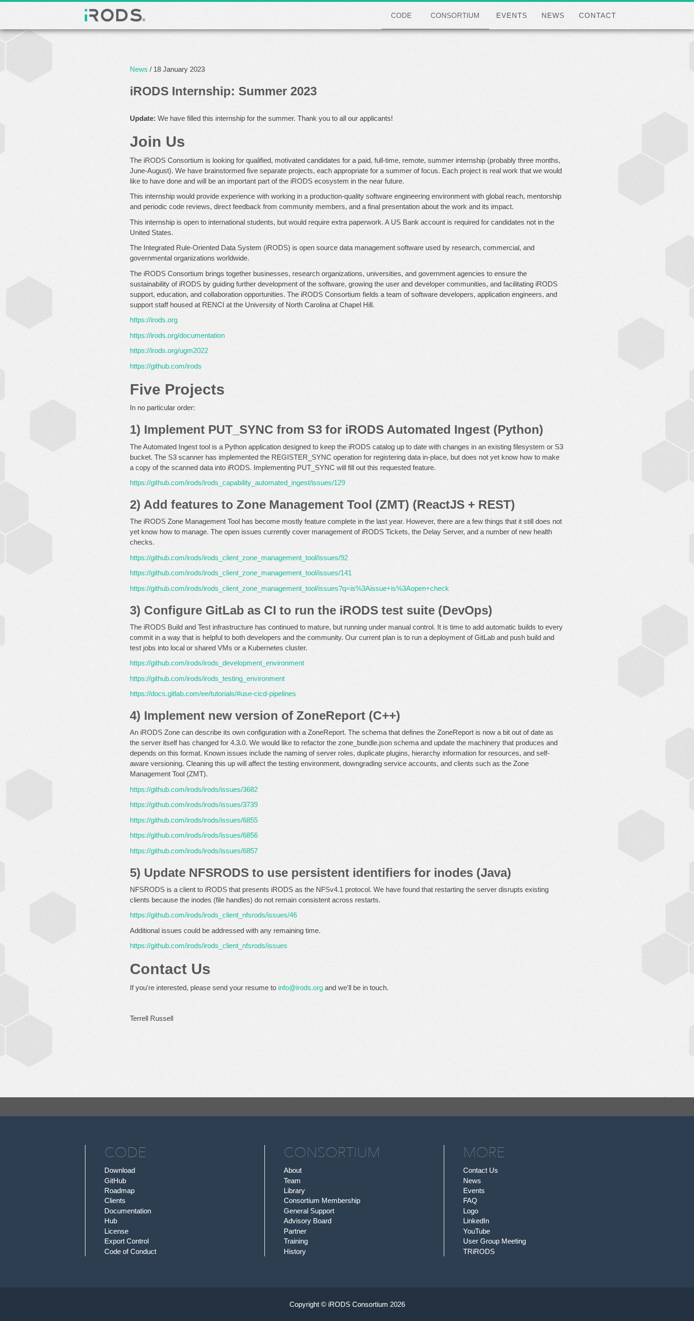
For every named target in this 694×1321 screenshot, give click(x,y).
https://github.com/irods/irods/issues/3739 (194, 804)
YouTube (476, 1231)
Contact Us (480, 1170)
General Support (309, 1211)
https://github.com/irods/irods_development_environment (217, 663)
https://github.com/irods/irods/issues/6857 (194, 851)
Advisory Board (307, 1221)
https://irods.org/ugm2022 (169, 350)
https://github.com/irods (166, 366)
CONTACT (597, 15)
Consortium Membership (322, 1200)
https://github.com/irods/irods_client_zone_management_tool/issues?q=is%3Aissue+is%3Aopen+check (289, 588)
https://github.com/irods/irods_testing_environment (207, 678)
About (293, 1170)
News (139, 69)
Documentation (127, 1211)
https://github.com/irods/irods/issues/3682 (194, 789)
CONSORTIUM (455, 15)
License (116, 1231)
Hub (110, 1221)
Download (119, 1170)
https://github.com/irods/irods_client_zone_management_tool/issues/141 (241, 573)
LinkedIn (476, 1221)
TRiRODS (479, 1251)
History (295, 1251)
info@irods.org (300, 988)
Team (292, 1181)
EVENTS (511, 15)
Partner (295, 1231)
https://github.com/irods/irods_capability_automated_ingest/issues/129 (237, 483)
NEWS (553, 15)
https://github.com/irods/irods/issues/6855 (194, 820)
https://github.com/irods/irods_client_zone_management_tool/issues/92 (239, 558)
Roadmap (119, 1190)
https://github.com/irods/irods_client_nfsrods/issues (209, 946)
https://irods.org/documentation (177, 335)
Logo (470, 1211)
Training (296, 1241)
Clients (115, 1200)
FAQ (470, 1200)
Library (294, 1190)
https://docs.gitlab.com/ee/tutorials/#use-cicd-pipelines (213, 694)
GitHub (115, 1181)
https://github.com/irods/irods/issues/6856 (194, 835)
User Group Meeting (494, 1241)
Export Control (126, 1241)
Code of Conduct (130, 1251)
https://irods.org (154, 320)
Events (474, 1190)
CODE (401, 15)
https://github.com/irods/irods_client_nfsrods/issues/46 (213, 915)
